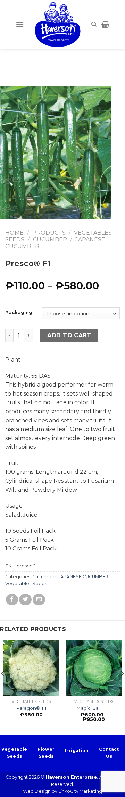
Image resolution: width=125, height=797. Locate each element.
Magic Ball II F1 (94, 708)
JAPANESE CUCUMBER (83, 576)
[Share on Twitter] (25, 599)
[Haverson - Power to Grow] (57, 24)
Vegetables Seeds (26, 583)
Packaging (18, 312)
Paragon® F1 (31, 708)
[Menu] (20, 24)
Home (14, 233)
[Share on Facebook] (12, 599)
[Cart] (105, 24)
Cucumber (50, 239)
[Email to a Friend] (39, 599)
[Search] (94, 24)
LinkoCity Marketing (80, 791)
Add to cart (69, 335)
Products (49, 233)
